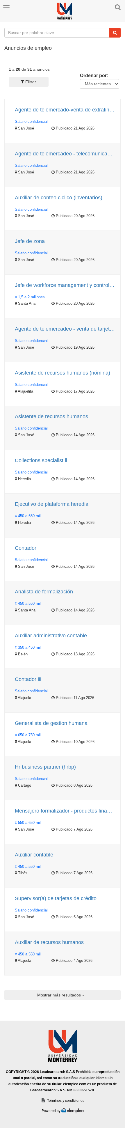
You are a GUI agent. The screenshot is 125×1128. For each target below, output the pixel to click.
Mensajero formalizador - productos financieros (65, 811)
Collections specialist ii (41, 460)
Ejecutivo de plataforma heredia (51, 504)
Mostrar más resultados (59, 995)
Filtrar (30, 81)
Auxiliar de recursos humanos (49, 942)
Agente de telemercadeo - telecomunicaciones (65, 154)
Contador (25, 548)
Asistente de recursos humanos (51, 416)
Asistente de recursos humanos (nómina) (62, 373)
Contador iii (28, 679)
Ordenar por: (94, 75)
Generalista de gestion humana (51, 723)
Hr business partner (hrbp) (45, 767)
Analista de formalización (44, 592)
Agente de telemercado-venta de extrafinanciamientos (65, 110)
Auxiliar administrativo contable (51, 636)
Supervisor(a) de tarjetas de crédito (56, 898)
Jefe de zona (30, 241)
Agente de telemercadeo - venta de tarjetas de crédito (65, 329)
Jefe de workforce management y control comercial (65, 285)
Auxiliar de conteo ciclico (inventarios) (58, 198)
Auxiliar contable (34, 855)
